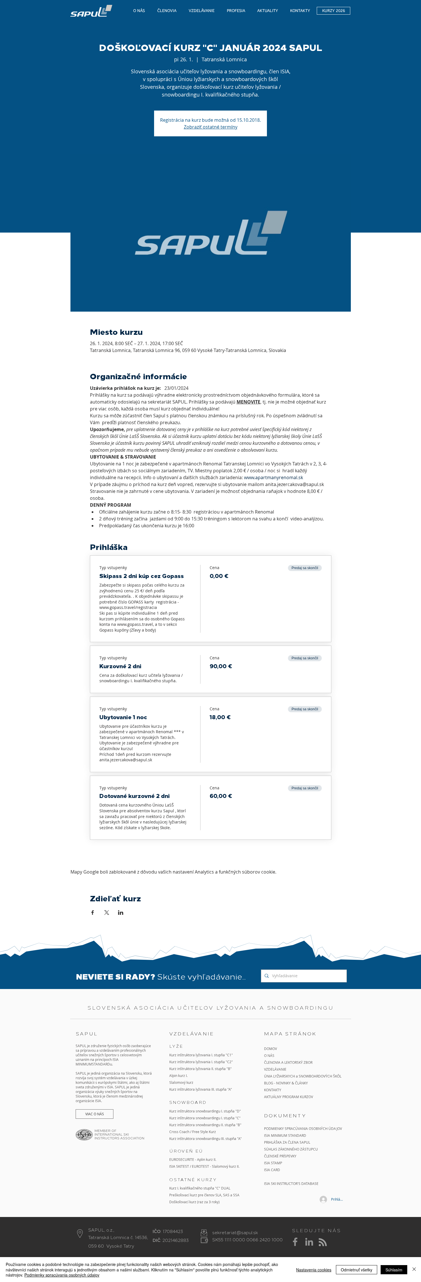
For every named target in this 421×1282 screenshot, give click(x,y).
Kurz (173, 1068)
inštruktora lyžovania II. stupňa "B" (204, 1068)
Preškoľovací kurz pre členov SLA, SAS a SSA (204, 1195)
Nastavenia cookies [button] (313, 1270)
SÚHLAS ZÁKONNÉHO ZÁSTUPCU (291, 1149)
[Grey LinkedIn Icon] (309, 1241)
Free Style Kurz (204, 1131)
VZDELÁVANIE (275, 1069)
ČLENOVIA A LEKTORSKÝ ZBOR (288, 1062)
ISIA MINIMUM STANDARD (285, 1135)
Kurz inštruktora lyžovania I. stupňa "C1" (201, 1055)
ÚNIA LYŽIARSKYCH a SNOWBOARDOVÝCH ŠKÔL (303, 1076)
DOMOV (270, 1048)
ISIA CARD (272, 1169)
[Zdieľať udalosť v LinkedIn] (120, 912)
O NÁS (269, 1055)
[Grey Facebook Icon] (295, 1241)
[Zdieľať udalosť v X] (106, 912)
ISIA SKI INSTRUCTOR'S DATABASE (291, 1183)
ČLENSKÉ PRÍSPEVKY (280, 1156)
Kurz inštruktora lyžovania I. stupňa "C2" (201, 1061)
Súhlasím (393, 1270)
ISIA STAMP (273, 1163)
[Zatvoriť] (414, 1269)
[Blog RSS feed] (323, 1242)
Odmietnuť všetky (356, 1270)
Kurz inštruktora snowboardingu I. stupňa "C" (205, 1118)
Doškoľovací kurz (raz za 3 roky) (194, 1202)
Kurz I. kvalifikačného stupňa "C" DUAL (199, 1188)
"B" (238, 1124)
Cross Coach (179, 1131)
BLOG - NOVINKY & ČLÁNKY (286, 1083)
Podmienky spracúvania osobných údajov (61, 1275)
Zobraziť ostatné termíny (210, 127)
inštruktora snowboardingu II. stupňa (206, 1124)
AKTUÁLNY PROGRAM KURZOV (288, 1096)
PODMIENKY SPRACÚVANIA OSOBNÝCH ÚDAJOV (303, 1128)
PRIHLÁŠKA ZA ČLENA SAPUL (287, 1142)
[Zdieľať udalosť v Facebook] (92, 912)
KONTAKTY (272, 1090)
